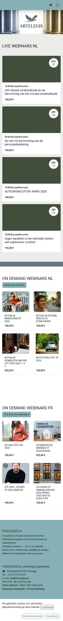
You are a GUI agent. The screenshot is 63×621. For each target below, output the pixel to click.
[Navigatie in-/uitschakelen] (57, 5)
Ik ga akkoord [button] (52, 616)
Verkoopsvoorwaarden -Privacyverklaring (23, 588)
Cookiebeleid (47, 607)
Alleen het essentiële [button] (32, 616)
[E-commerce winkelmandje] (50, 5)
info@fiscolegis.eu (19, 578)
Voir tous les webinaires (16, 414)
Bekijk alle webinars (14, 285)
